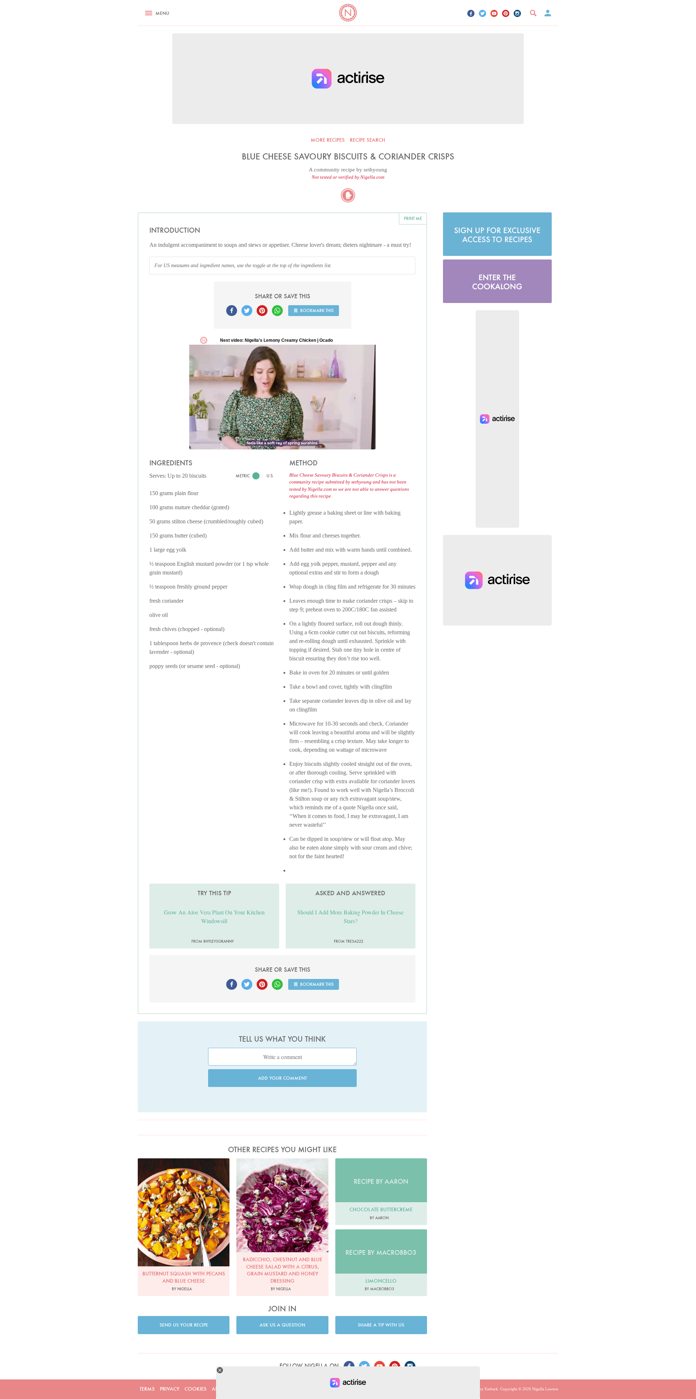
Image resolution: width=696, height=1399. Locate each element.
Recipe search (367, 140)
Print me (413, 218)
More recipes (328, 140)
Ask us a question (282, 1325)
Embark (491, 1389)
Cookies (196, 1389)
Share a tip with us (381, 1325)
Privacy (169, 1389)
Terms (147, 1389)
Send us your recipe (184, 1325)
